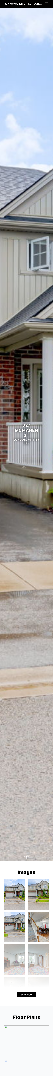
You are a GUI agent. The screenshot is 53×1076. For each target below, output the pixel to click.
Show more (26, 994)
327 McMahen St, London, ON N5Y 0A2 (24, 3)
